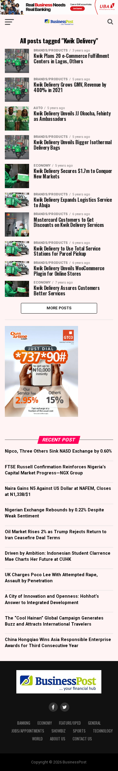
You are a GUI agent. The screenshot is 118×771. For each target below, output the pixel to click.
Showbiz (58, 731)
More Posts (59, 308)
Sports (79, 731)
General (94, 723)
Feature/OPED (70, 723)
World (37, 739)
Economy (45, 723)
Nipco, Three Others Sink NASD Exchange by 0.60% (58, 451)
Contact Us (82, 739)
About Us (57, 739)
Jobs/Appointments (27, 731)
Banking (23, 723)
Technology (103, 731)
